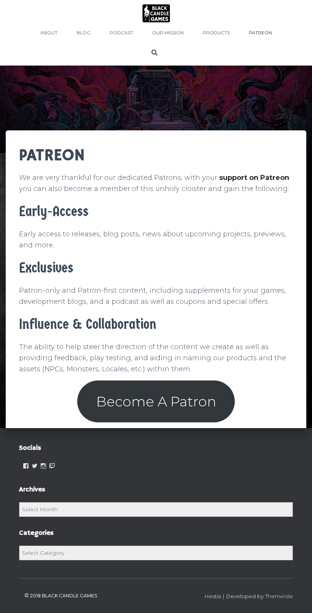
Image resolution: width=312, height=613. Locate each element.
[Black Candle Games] (156, 13)
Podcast (121, 32)
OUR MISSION (168, 32)
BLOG (83, 32)
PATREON (260, 32)
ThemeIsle (279, 596)
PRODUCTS (216, 32)
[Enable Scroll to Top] (297, 597)
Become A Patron (156, 401)
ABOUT (48, 32)
